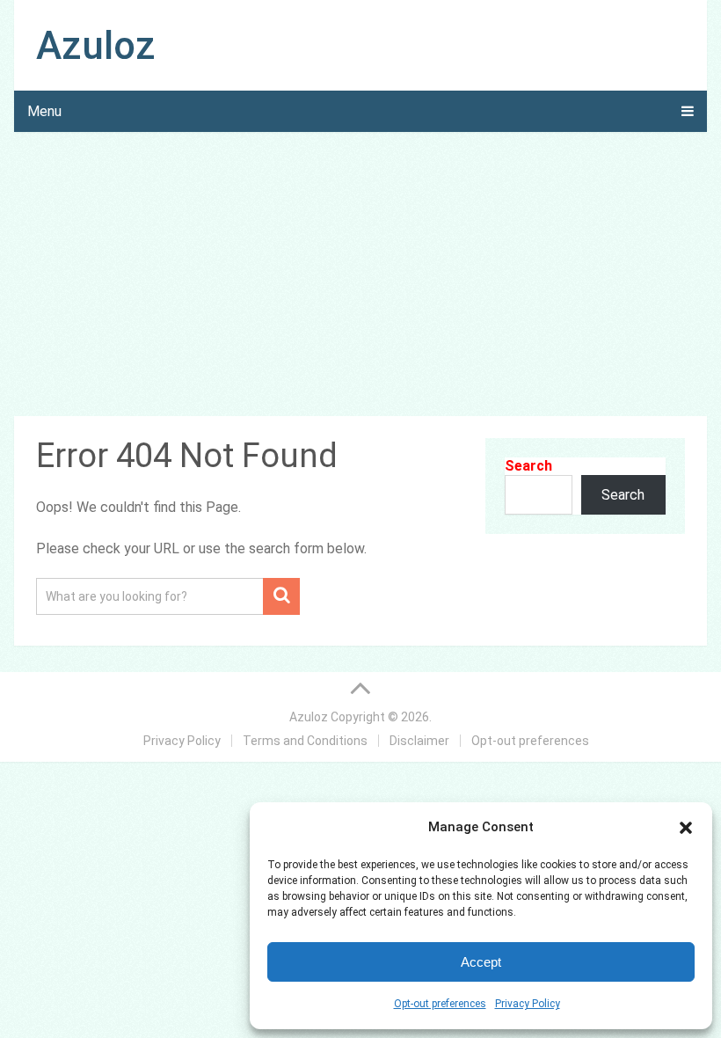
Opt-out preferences (440, 1004)
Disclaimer (419, 741)
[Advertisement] (361, 277)
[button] (686, 828)
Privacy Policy (527, 1004)
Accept (481, 961)
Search (528, 465)
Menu (44, 111)
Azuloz (96, 45)
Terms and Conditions (305, 741)
